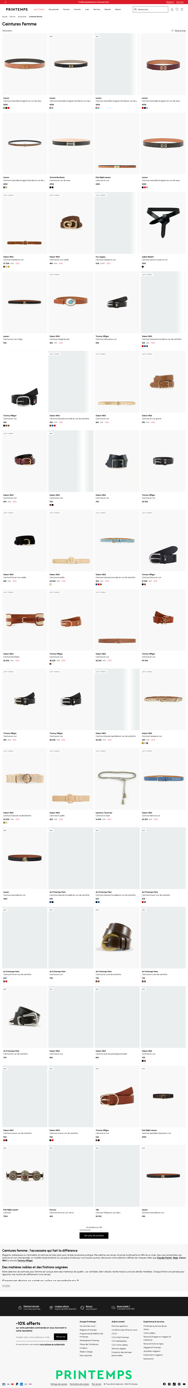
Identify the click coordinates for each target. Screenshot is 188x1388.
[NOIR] (143, 267)
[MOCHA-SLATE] (4, 187)
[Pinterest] (179, 1384)
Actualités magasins (152, 1351)
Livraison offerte (62, 1306)
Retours (89, 1306)
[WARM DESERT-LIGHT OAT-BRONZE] (11, 108)
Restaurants (149, 1359)
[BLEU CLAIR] (145, 346)
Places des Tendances (89, 1344)
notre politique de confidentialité (52, 1344)
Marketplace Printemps (89, 1340)
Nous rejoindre (86, 1355)
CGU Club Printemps (120, 1337)
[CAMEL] (99, 981)
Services (180, 2)
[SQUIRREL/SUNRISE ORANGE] (52, 108)
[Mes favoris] (177, 9)
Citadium (83, 1348)
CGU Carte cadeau (120, 1345)
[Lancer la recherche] (135, 9)
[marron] (4, 267)
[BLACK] (52, 187)
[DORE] (8, 267)
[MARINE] (50, 902)
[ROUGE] (143, 346)
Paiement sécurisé (31, 1306)
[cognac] (145, 584)
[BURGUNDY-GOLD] (8, 108)
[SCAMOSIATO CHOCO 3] (147, 346)
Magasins (170, 2)
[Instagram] (169, 1384)
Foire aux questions (120, 1326)
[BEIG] (50, 584)
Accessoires (22, 17)
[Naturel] (145, 267)
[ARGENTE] (6, 267)
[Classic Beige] (52, 664)
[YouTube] (184, 1384)
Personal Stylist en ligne (154, 1344)
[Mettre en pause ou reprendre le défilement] (5, 2)
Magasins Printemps (88, 1330)
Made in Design (86, 1352)
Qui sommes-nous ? (88, 1326)
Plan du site (96, 1384)
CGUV (114, 1333)
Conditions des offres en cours (124, 1330)
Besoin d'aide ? (123, 1306)
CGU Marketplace (119, 1341)
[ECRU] (52, 584)
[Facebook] (164, 1384)
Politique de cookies (59, 1384)
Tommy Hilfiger (25, 1260)
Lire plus (6, 1285)
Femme (12, 17)
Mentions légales (119, 1348)
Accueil (4, 17)
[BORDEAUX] (4, 1140)
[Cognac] (8, 425)
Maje (175, 1257)
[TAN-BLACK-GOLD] (4, 108)
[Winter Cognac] (96, 1140)
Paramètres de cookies (79, 1384)
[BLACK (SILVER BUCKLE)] (50, 187)
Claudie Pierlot (164, 1257)
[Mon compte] (172, 9)
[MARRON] (145, 902)
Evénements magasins (153, 1355)
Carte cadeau (149, 1333)
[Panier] (182, 9)
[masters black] (143, 584)
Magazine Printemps (152, 1347)
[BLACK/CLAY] (50, 108)
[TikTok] (174, 1384)
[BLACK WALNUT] (6, 425)
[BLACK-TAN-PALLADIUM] (6, 108)
